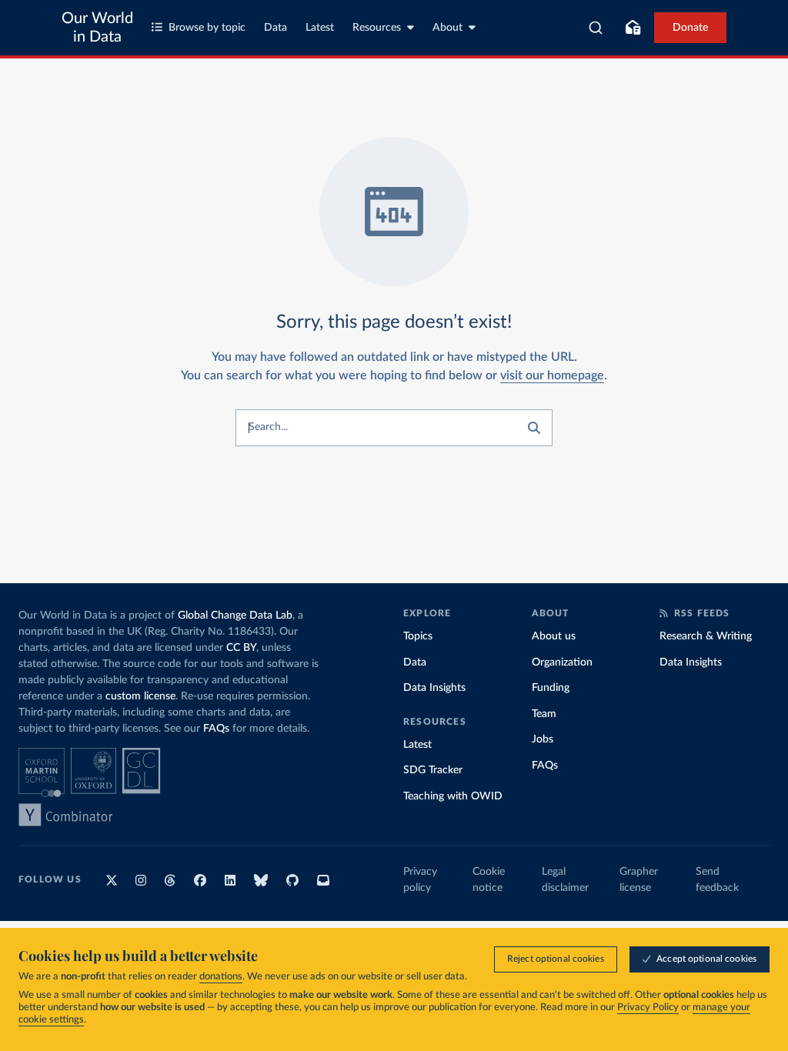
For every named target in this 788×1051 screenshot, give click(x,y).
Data (275, 27)
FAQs (216, 728)
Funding (550, 687)
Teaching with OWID (453, 796)
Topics (417, 636)
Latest (320, 27)
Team (544, 714)
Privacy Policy (648, 1008)
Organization (562, 662)
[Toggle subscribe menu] (632, 27)
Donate (690, 27)
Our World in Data (97, 28)
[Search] (596, 28)
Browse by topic (207, 27)
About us (554, 636)
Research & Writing (705, 636)
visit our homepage (552, 375)
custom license (140, 696)
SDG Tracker (432, 770)
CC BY (241, 647)
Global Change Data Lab (235, 615)
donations (220, 977)
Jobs (542, 739)
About (447, 27)
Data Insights (434, 687)
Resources (376, 27)
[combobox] (596, 28)
